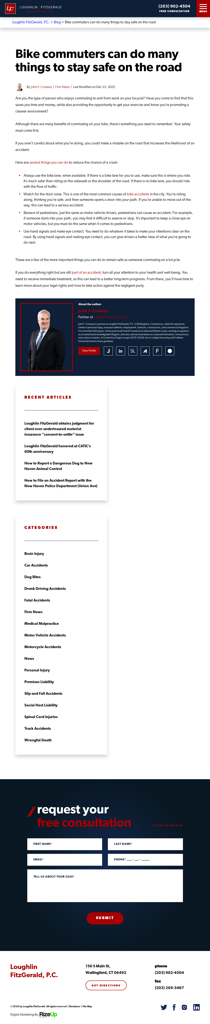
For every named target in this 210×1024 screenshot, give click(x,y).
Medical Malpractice (41, 624)
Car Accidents (36, 566)
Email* (38, 859)
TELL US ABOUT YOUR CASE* (54, 877)
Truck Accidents (37, 729)
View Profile (89, 350)
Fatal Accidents (37, 600)
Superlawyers (132, 350)
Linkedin (120, 350)
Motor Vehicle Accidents (45, 635)
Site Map (87, 1006)
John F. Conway (41, 87)
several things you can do (49, 163)
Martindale (169, 350)
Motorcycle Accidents (42, 647)
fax (158, 982)
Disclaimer (74, 1006)
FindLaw (157, 350)
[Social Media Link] (164, 1008)
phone (161, 966)
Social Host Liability (41, 705)
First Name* (42, 844)
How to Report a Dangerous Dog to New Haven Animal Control (58, 466)
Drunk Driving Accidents (45, 589)
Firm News (62, 87)
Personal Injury (37, 670)
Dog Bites (32, 577)
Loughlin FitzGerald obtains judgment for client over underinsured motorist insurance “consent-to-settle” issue (59, 429)
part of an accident (86, 273)
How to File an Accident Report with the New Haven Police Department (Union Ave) (60, 483)
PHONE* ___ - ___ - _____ (132, 859)
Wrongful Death (38, 740)
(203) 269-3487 (169, 988)
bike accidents (138, 194)
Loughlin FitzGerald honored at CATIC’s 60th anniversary (57, 449)
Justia (108, 350)
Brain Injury (34, 554)
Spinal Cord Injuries (41, 717)
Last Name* (123, 844)
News (29, 659)
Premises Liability (39, 682)
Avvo (145, 350)
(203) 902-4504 (174, 6)
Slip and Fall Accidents (43, 694)
